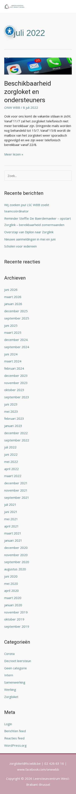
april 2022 (11, 469)
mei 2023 (11, 411)
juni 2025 (11, 325)
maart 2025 (12, 332)
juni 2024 (11, 354)
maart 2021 (12, 533)
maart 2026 (12, 297)
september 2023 (16, 397)
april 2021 (11, 526)
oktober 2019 (14, 619)
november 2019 (16, 612)
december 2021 (16, 483)
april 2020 (11, 590)
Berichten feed (15, 731)
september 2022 (16, 440)
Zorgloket (11, 697)
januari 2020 (13, 605)
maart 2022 (12, 476)
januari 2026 (13, 304)
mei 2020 (11, 583)
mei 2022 (11, 461)
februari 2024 (14, 368)
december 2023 (16, 375)
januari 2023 (13, 426)
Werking (10, 689)
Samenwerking (14, 682)
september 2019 (16, 626)
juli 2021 (10, 504)
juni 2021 (11, 512)
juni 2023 (11, 404)
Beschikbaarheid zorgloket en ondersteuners (27, 92)
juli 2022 (10, 447)
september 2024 (16, 347)
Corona (9, 653)
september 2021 (16, 497)
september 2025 (16, 318)
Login (8, 724)
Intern (8, 675)
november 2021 (16, 490)
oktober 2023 (14, 390)
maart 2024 (12, 361)
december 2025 (16, 311)
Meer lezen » (13, 154)
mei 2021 (11, 519)
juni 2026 (11, 289)
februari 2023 (14, 418)
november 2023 (16, 383)
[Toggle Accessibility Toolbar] (9, 31)
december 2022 (16, 433)
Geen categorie (15, 668)
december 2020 (16, 547)
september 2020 (16, 562)
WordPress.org (15, 745)
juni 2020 (11, 576)
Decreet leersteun (17, 661)
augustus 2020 (15, 569)
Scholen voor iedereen (20, 246)
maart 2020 (12, 598)
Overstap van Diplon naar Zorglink (28, 232)
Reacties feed (14, 738)
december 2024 (16, 340)
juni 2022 (11, 454)
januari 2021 (13, 540)
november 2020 (16, 555)
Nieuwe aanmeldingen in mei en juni (30, 239)
